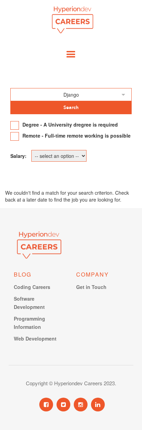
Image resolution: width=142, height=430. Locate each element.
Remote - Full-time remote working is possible (76, 135)
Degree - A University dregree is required (70, 124)
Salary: (18, 155)
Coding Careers (32, 286)
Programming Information (29, 322)
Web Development (35, 338)
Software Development (29, 302)
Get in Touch (91, 286)
